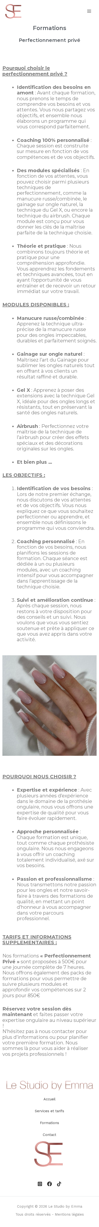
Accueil (49, 1099)
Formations (49, 1123)
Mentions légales (69, 1214)
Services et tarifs (49, 1111)
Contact (49, 1135)
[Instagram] (39, 1183)
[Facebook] (49, 1183)
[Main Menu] (89, 11)
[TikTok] (59, 1183)
